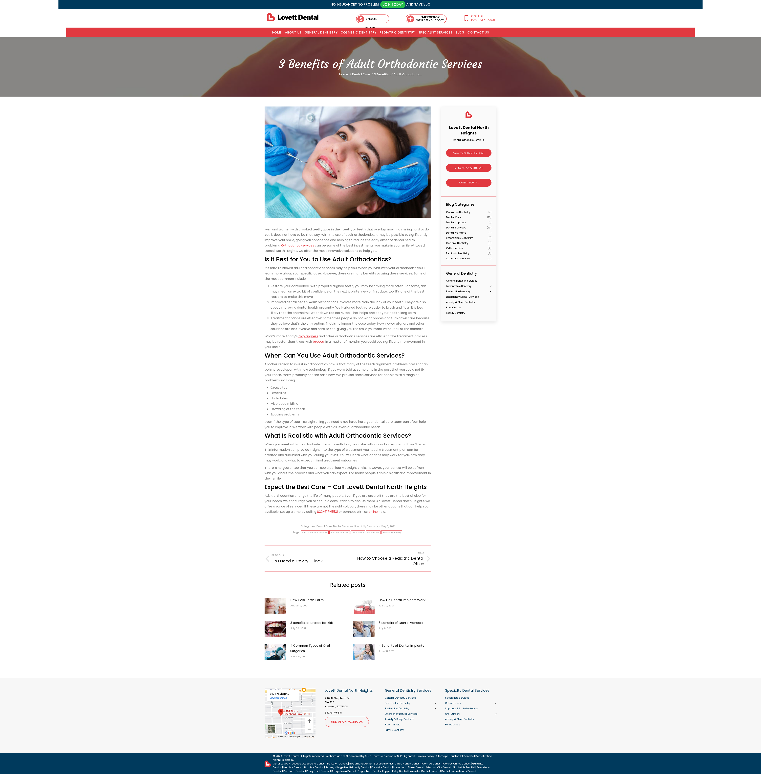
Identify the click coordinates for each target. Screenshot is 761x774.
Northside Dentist (464, 767)
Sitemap (441, 756)
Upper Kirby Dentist (395, 771)
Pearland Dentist (294, 771)
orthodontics (358, 532)
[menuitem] (277, 32)
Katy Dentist (362, 767)
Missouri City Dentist (438, 767)
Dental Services (343, 526)
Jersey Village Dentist (339, 767)
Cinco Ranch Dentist (407, 763)
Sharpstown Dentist (343, 771)
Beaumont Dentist (360, 763)
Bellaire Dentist (383, 763)
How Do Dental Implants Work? (403, 600)
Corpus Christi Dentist (456, 763)
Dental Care (324, 526)
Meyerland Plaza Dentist (408, 767)
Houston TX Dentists (461, 756)
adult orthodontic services (314, 532)
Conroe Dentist (431, 763)
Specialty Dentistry (366, 526)
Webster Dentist (420, 771)
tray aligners (308, 336)
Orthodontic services (297, 245)
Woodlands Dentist (464, 771)
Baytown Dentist (337, 763)
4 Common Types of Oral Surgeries (310, 648)
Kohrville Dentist (381, 767)
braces (318, 341)
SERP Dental (372, 756)
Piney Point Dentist (318, 771)
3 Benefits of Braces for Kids (312, 623)
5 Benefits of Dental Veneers (401, 623)
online (373, 511)
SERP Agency (405, 756)
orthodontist (373, 532)
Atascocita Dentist (313, 763)
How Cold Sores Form (307, 600)
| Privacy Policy (425, 756)
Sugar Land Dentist (370, 771)
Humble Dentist (314, 767)
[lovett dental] (292, 17)
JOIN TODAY (393, 4)
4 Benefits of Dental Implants (401, 645)
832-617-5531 (483, 19)
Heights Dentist (292, 767)
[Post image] (275, 606)
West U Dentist (441, 771)
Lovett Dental (291, 756)
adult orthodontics (339, 532)
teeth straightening (392, 532)
